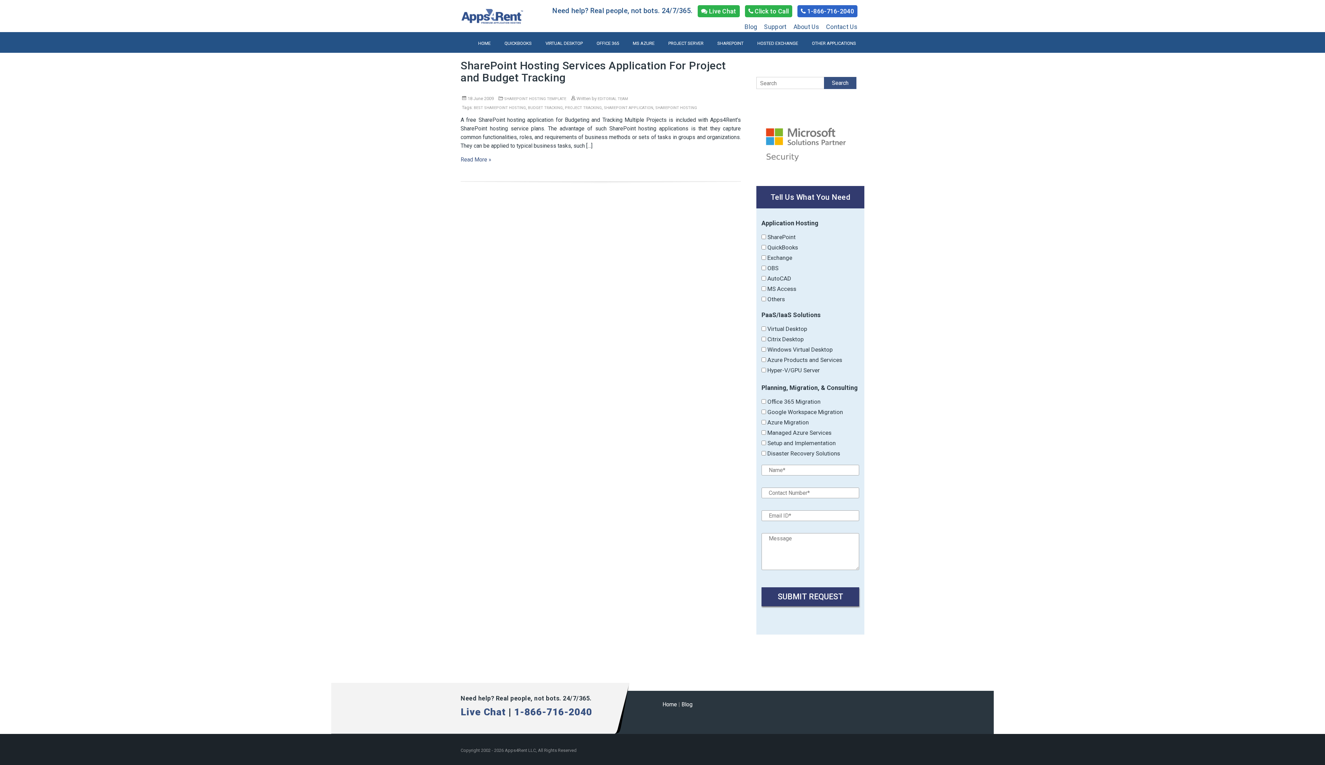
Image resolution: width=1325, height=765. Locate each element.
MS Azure (644, 43)
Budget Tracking (545, 108)
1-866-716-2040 (830, 11)
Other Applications (834, 43)
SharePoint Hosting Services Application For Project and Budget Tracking (593, 71)
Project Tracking (583, 108)
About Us (806, 26)
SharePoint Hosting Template (535, 99)
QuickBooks (518, 43)
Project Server (686, 43)
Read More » (476, 159)
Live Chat (722, 11)
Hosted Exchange (777, 43)
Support (775, 26)
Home (484, 43)
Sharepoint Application (628, 108)
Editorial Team (613, 99)
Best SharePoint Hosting (500, 108)
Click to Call (771, 11)
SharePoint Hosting (676, 108)
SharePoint (730, 43)
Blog (751, 26)
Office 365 (608, 43)
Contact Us (841, 26)
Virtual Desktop (564, 43)
